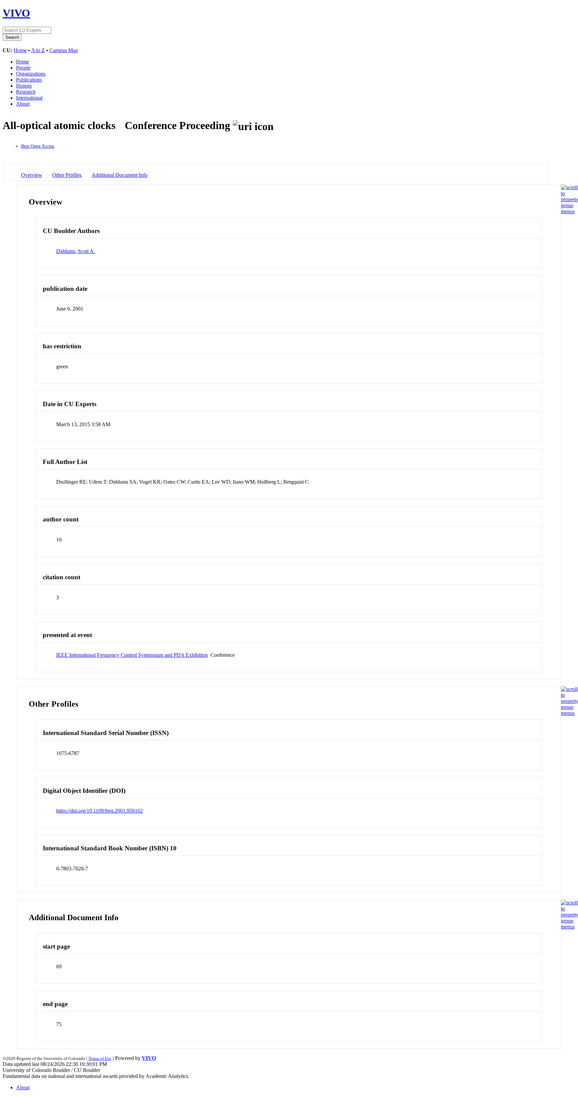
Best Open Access (37, 146)
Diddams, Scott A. (75, 251)
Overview (31, 175)
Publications (29, 80)
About (22, 104)
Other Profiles (67, 175)
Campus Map (64, 50)
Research (25, 92)
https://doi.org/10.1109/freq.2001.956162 (99, 811)
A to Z (38, 50)
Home (20, 50)
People (23, 68)
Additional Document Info (120, 175)
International (29, 98)
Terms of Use (99, 1058)
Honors (24, 86)
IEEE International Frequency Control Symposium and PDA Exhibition (132, 655)
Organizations (30, 74)
